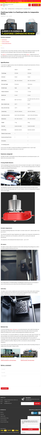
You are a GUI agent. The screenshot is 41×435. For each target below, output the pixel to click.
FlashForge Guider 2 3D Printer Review (27, 360)
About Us (1, 412)
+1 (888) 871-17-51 (7, 2)
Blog (6, 8)
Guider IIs (4, 54)
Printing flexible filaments (6, 43)
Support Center (2, 416)
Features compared (5, 41)
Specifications (4, 39)
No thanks (23, 432)
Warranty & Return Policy (4, 418)
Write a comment (6, 365)
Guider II (28, 54)
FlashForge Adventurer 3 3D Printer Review (8, 360)
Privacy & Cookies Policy (4, 421)
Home (3, 8)
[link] (10, 353)
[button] (37, 348)
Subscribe (30, 429)
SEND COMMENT (4, 388)
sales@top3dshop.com (8, 403)
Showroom (2, 414)
